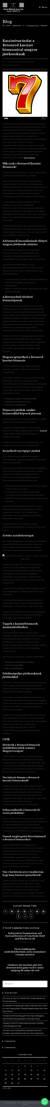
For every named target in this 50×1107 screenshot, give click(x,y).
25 (25, 1079)
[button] (44, 1101)
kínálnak (43, 431)
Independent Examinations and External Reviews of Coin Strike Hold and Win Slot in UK (25, 936)
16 (12, 1075)
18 (25, 1075)
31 (18, 1083)
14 (44, 1070)
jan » (9, 1088)
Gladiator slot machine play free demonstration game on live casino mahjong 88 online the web (25, 968)
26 (31, 1079)
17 (18, 1075)
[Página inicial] (3, 25)
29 (6, 1083)
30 (12, 1083)
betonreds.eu (29, 158)
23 (12, 1079)
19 (31, 1075)
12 (31, 1070)
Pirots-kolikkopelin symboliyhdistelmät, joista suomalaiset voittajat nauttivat (25, 952)
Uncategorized (12, 65)
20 (38, 1075)
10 (18, 1070)
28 (44, 1079)
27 (38, 1079)
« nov (5, 1088)
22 (6, 1079)
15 (6, 1075)
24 (18, 1079)
